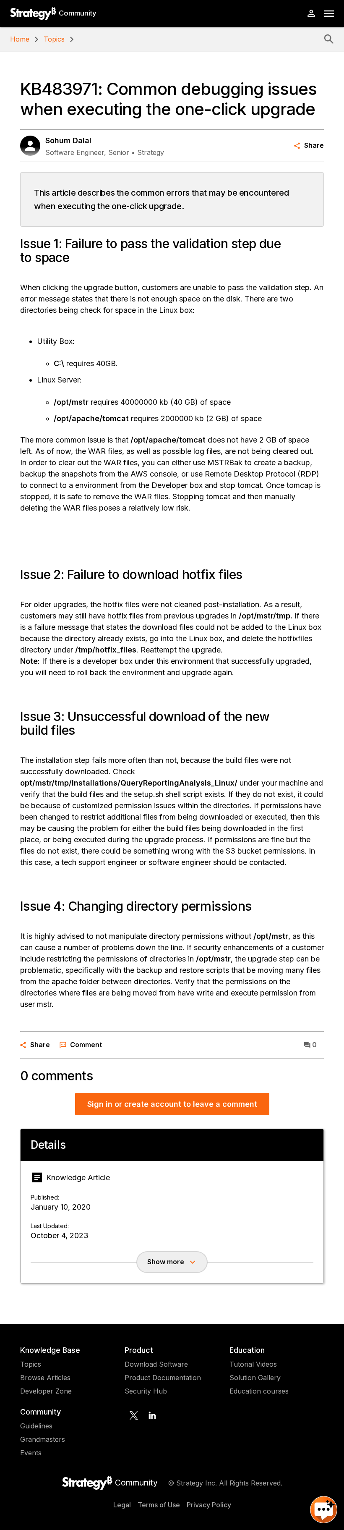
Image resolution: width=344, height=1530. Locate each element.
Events (31, 1453)
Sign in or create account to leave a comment (172, 1104)
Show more (165, 1262)
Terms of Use (159, 1505)
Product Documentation (163, 1377)
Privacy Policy (209, 1505)
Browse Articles (45, 1377)
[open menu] (329, 14)
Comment (86, 1044)
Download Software (156, 1364)
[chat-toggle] (323, 1509)
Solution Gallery (255, 1377)
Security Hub (146, 1391)
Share (314, 145)
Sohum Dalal (68, 140)
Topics (54, 39)
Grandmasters (42, 1439)
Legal (122, 1505)
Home (19, 39)
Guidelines (36, 1426)
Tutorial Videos (253, 1364)
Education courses (259, 1391)
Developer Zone (46, 1391)
